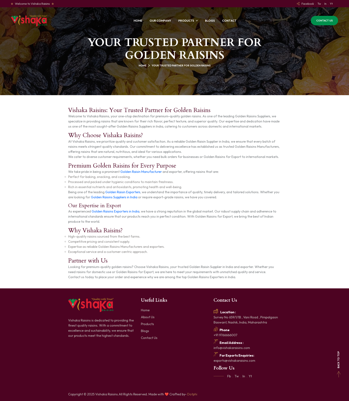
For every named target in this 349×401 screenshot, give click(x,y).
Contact (229, 20)
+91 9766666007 (225, 335)
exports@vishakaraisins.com (234, 360)
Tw (319, 3)
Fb (229, 376)
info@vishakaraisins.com (232, 348)
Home (138, 20)
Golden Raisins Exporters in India (115, 211)
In (325, 3)
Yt (331, 3)
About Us (148, 317)
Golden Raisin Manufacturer (141, 172)
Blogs (210, 20)
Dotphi (192, 394)
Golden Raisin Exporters (122, 192)
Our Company (160, 20)
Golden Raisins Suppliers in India (114, 197)
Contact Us (324, 20)
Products (186, 20)
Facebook (307, 3)
